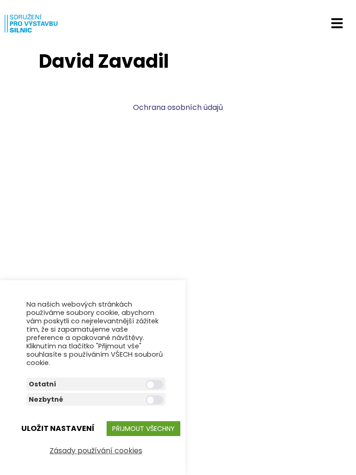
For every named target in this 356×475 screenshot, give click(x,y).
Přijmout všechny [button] (143, 428)
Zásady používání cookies (96, 450)
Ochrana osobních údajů (178, 107)
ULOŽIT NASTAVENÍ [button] (58, 428)
